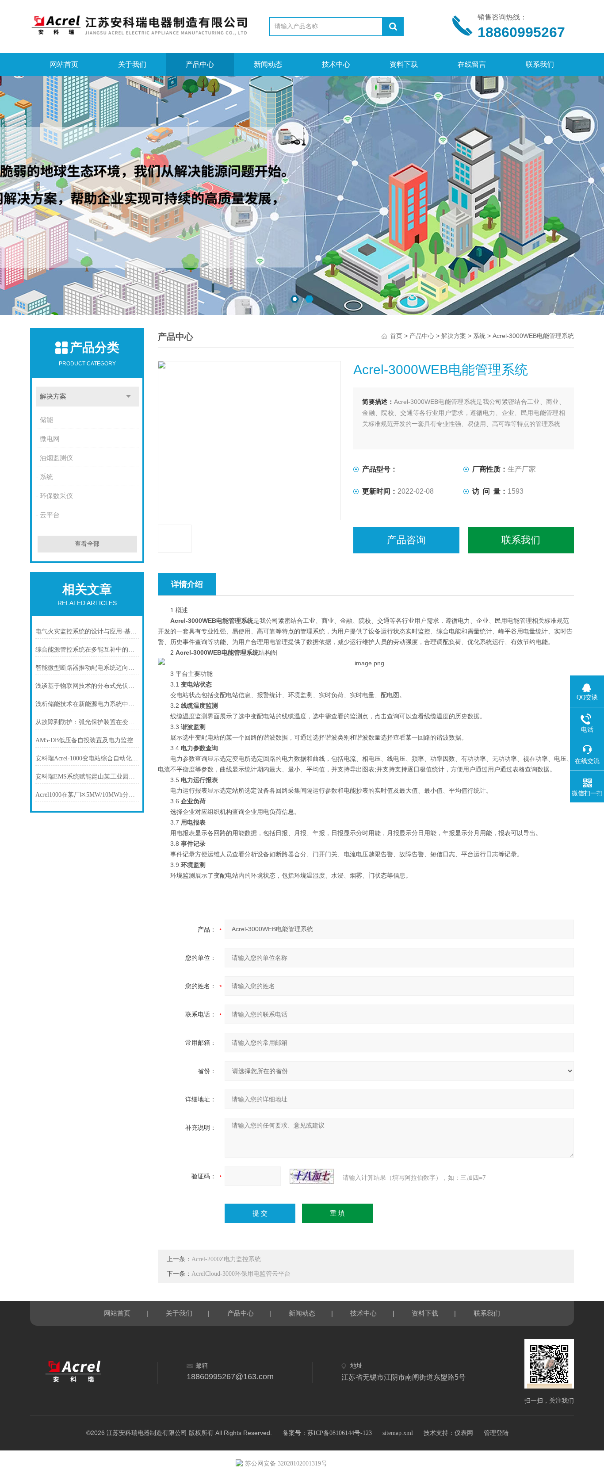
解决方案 (53, 396)
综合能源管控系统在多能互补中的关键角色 (87, 649)
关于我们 (132, 64)
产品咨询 (406, 539)
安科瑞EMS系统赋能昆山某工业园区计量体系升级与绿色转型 (87, 776)
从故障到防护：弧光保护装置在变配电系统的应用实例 (87, 722)
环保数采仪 (56, 495)
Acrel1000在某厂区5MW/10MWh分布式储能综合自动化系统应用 (87, 794)
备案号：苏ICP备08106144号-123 (327, 1433)
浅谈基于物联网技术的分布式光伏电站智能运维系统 (87, 686)
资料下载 (404, 64)
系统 (46, 476)
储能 (46, 419)
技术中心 (336, 64)
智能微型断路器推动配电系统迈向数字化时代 (87, 667)
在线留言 (472, 64)
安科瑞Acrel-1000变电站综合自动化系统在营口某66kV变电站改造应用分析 (87, 758)
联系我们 (540, 64)
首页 (396, 336)
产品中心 (200, 64)
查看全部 (87, 544)
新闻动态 (268, 64)
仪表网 (464, 1433)
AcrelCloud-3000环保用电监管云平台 (241, 1273)
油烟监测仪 (56, 457)
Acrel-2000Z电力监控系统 (226, 1259)
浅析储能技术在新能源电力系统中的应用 (87, 704)
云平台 (50, 514)
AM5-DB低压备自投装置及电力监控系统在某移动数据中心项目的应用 (87, 740)
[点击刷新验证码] (312, 1176)
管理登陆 (496, 1433)
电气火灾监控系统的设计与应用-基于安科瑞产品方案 (87, 631)
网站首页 (64, 64)
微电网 (50, 438)
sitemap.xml (397, 1433)
